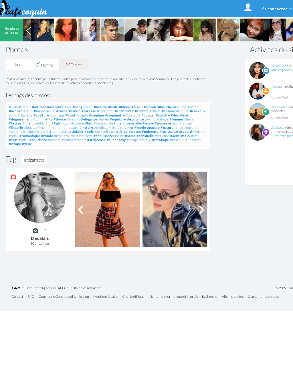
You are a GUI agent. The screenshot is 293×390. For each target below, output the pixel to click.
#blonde (150, 107)
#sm (194, 136)
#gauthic (37, 123)
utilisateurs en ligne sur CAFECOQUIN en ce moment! (56, 288)
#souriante (38, 140)
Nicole (275, 86)
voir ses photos (281, 70)
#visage (15, 144)
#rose (58, 136)
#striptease (96, 140)
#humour (101, 123)
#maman (55, 127)
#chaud (155, 111)
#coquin (82, 115)
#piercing (53, 131)
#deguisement (20, 119)
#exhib (150, 119)
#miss (129, 127)
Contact (17, 297)
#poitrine (92, 131)
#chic (13, 115)
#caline (62, 111)
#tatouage (160, 140)
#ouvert (190, 127)
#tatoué (145, 140)
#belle (113, 107)
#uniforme (193, 140)
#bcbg (77, 107)
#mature (86, 127)
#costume (133, 115)
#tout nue (177, 140)
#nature (153, 127)
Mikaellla (277, 66)
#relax (13, 136)
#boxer (193, 107)
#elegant (73, 119)
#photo (40, 131)
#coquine (96, 115)
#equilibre (118, 119)
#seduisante (103, 136)
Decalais (40, 238)
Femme (76, 65)
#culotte (163, 115)
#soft (13, 140)
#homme (77, 123)
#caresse (89, 111)
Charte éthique (133, 297)
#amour (25, 107)
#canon (74, 111)
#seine (119, 136)
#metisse (101, 127)
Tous (18, 64)
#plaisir (78, 131)
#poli (104, 131)
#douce (60, 119)
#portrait (115, 131)
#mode (140, 127)
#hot (89, 123)
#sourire (54, 140)
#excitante (135, 119)
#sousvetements (74, 140)
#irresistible (132, 123)
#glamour (61, 123)
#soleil (23, 140)
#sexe (175, 136)
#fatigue (162, 119)
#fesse (188, 119)
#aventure (55, 107)
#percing (27, 131)
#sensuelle (145, 136)
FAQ (30, 297)
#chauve (182, 111)
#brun (28, 111)
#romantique (29, 136)
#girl (49, 123)
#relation (199, 131)
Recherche (209, 297)
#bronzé (15, 111)
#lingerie (16, 127)
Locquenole (279, 107)
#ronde (47, 136)
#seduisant (84, 136)
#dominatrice (43, 119)
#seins (130, 136)
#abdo (13, 107)
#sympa (132, 140)
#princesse (132, 131)
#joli (175, 123)
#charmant (105, 111)
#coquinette (115, 115)
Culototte (278, 127)
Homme (47, 65)
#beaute (100, 107)
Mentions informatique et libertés (173, 297)
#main (42, 127)
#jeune (148, 123)
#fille (26, 123)
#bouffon (180, 107)
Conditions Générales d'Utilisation (64, 297)
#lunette (30, 127)
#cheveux (197, 111)
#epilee (103, 119)
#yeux (26, 144)
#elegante (89, 119)
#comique (57, 115)
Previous (28, 30)
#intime (115, 123)
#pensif (14, 131)
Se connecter (274, 8)
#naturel (167, 127)
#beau (88, 107)
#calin (50, 111)
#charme (142, 111)
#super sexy (116, 140)
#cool (70, 115)
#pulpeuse (150, 131)
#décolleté (179, 115)
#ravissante (169, 131)
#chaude (168, 111)
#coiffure (41, 115)
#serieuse (162, 136)
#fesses (15, 123)
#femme (176, 119)
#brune (39, 111)
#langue (186, 123)
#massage (71, 127)
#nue (179, 127)
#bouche (165, 107)
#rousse (69, 136)
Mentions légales (105, 297)
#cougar (148, 115)
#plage (66, 131)
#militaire (116, 127)
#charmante (124, 111)
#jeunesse (163, 123)
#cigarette (25, 115)
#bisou (137, 107)
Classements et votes (263, 297)
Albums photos (232, 297)
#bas (68, 107)
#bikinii (124, 107)
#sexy (185, 136)
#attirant (39, 107)
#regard (185, 131)
